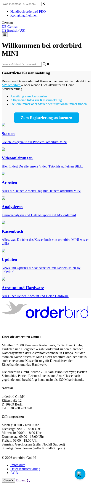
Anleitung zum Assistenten (28, 96)
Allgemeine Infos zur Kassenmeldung (36, 100)
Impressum (17, 465)
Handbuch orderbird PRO (28, 11)
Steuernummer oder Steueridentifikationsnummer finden (48, 104)
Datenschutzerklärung (25, 469)
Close (7, 480)
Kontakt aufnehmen (23, 15)
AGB (14, 473)
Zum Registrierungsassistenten (46, 117)
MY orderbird (11, 85)
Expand (21, 480)
